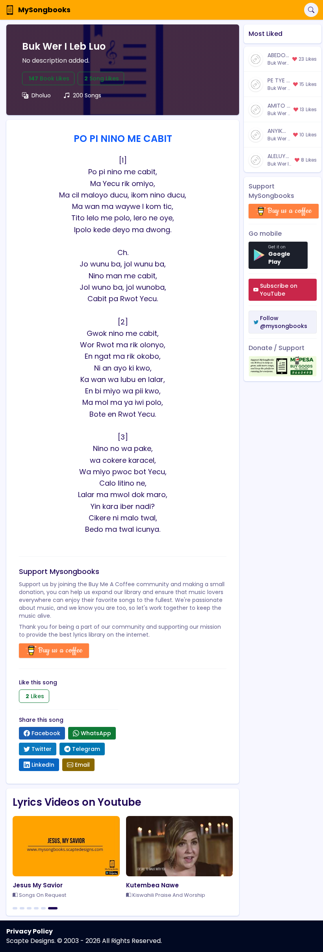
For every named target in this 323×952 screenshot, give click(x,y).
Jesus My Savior (38, 885)
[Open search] (311, 10)
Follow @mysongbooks (283, 322)
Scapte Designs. (31, 940)
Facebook (46, 733)
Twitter (42, 749)
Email (82, 765)
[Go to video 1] (15, 908)
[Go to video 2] (22, 908)
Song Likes (101, 78)
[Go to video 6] (53, 908)
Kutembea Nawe (152, 885)
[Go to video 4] (36, 908)
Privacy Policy (29, 931)
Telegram (86, 749)
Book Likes (49, 78)
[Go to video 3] (29, 908)
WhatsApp (96, 733)
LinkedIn (43, 765)
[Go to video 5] (43, 908)
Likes (35, 696)
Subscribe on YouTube (278, 290)
